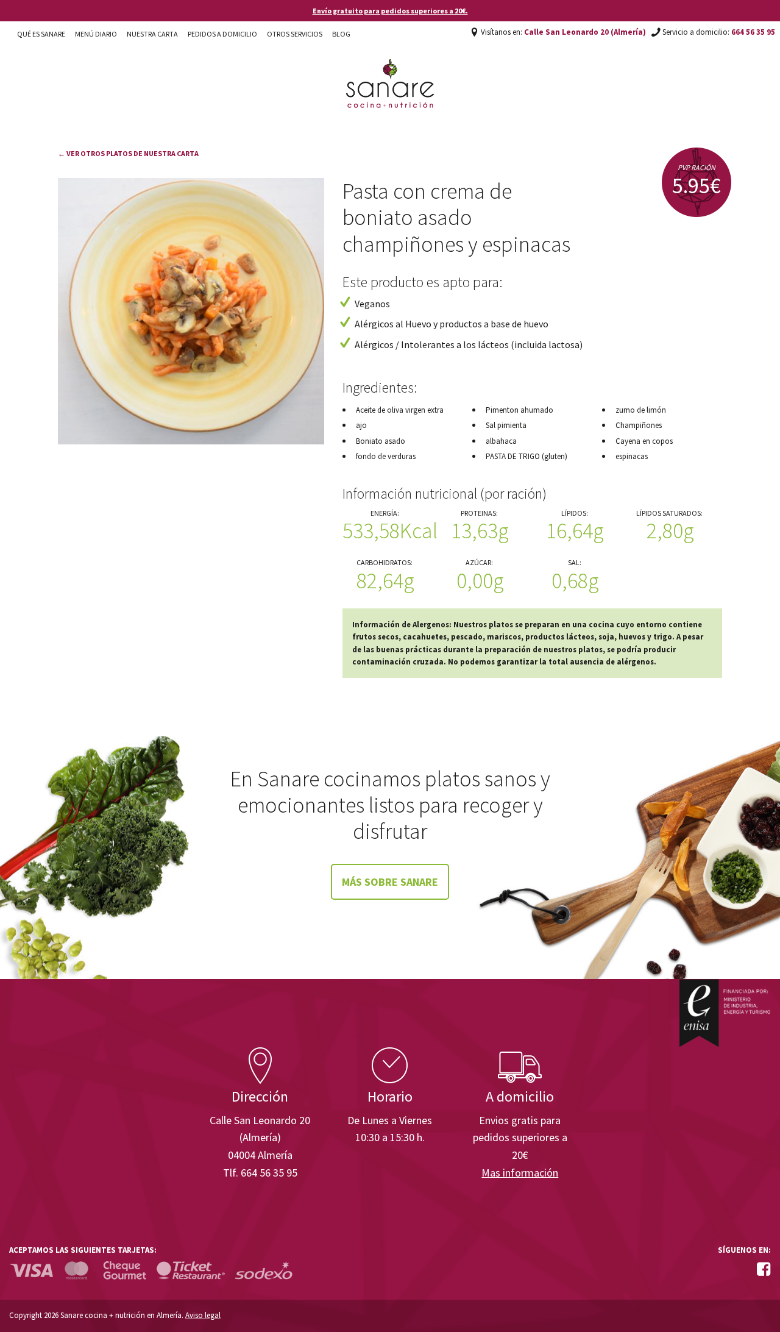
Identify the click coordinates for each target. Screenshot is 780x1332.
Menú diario (96, 33)
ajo (361, 425)
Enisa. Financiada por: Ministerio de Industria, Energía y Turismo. (724, 1012)
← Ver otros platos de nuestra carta (128, 153)
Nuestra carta (152, 33)
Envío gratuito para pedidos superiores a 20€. (390, 10)
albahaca (501, 441)
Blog (341, 33)
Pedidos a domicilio (222, 33)
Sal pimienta (506, 425)
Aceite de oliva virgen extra (400, 410)
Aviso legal (203, 1315)
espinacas (631, 456)
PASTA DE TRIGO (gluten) (526, 456)
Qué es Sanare (41, 33)
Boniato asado (380, 441)
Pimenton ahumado (519, 410)
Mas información (519, 1173)
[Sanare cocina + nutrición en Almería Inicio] (390, 72)
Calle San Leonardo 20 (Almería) (585, 32)
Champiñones (638, 425)
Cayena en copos (644, 441)
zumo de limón (640, 410)
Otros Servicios (294, 33)
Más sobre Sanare (390, 882)
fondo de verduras (386, 456)
